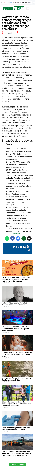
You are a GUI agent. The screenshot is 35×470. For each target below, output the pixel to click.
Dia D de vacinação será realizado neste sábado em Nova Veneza (16, 428)
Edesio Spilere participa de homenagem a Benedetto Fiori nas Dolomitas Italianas (16, 404)
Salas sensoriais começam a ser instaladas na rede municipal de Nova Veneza (15, 329)
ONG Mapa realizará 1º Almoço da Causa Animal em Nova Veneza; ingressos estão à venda (16, 279)
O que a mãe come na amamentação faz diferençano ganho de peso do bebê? (17, 354)
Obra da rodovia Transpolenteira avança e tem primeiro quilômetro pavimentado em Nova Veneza (16, 453)
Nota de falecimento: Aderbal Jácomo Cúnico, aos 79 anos (14, 304)
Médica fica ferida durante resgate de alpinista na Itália (16, 379)
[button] (27, 8)
